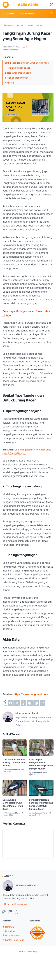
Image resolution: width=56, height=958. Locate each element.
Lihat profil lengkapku (16, 904)
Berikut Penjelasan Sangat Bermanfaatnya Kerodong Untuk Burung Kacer (41, 804)
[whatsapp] (23, 703)
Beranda (9, 926)
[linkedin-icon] (10, 913)
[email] (42, 703)
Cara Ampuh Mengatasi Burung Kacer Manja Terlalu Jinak (12, 804)
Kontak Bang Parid (14, 940)
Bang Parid (32, 952)
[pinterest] (36, 703)
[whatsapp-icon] (16, 913)
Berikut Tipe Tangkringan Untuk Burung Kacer (27, 62)
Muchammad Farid (26, 885)
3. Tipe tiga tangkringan (16, 77)
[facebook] (11, 703)
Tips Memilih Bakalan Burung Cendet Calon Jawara (14, 762)
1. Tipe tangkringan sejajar (17, 67)
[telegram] (30, 703)
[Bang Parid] (28, 4)
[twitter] (17, 703)
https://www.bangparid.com (31, 694)
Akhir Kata (9, 82)
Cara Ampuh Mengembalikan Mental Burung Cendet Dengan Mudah (41, 764)
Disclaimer (10, 931)
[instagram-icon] (4, 913)
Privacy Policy (12, 935)
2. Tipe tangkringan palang (18, 72)
